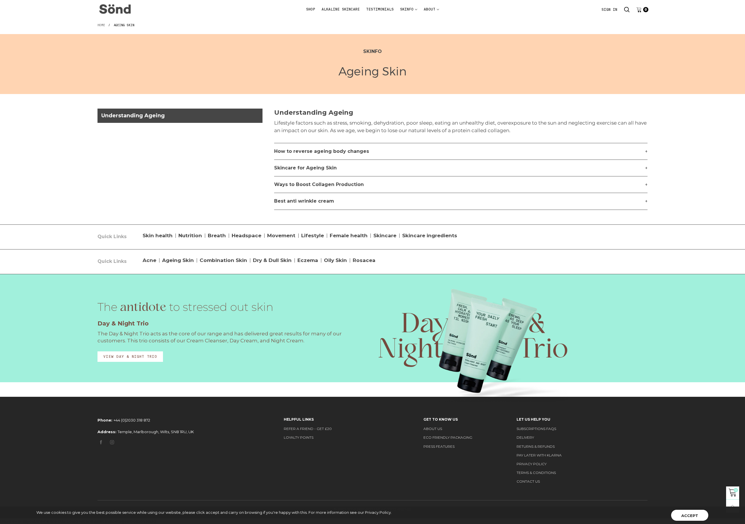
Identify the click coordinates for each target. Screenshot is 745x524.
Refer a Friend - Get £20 (308, 428)
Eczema (307, 260)
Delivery (525, 437)
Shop (310, 9)
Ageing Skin (178, 260)
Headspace (246, 235)
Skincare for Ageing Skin (305, 168)
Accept (689, 515)
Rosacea (364, 260)
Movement (281, 235)
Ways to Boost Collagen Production (319, 184)
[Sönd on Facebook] (100, 442)
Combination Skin (223, 260)
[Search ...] (627, 9)
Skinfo (407, 9)
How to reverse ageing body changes (321, 151)
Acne (149, 260)
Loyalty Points (298, 437)
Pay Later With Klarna (539, 455)
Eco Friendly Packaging (447, 437)
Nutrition (190, 235)
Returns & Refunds (536, 446)
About (429, 9)
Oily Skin (335, 260)
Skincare (384, 235)
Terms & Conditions (536, 472)
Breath (217, 235)
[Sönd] (115, 8)
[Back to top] (732, 506)
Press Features (439, 446)
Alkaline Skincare (341, 9)
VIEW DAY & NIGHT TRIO (130, 356)
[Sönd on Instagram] (112, 442)
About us (432, 428)
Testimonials (380, 9)
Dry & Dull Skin (272, 260)
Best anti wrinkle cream (304, 201)
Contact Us (528, 481)
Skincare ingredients (429, 235)
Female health (349, 235)
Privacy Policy (532, 464)
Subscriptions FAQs (536, 428)
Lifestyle (312, 235)
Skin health (158, 235)
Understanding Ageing (133, 115)
